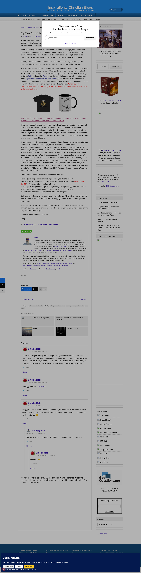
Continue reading (70, 43)
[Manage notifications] (3, 569)
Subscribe (90, 38)
